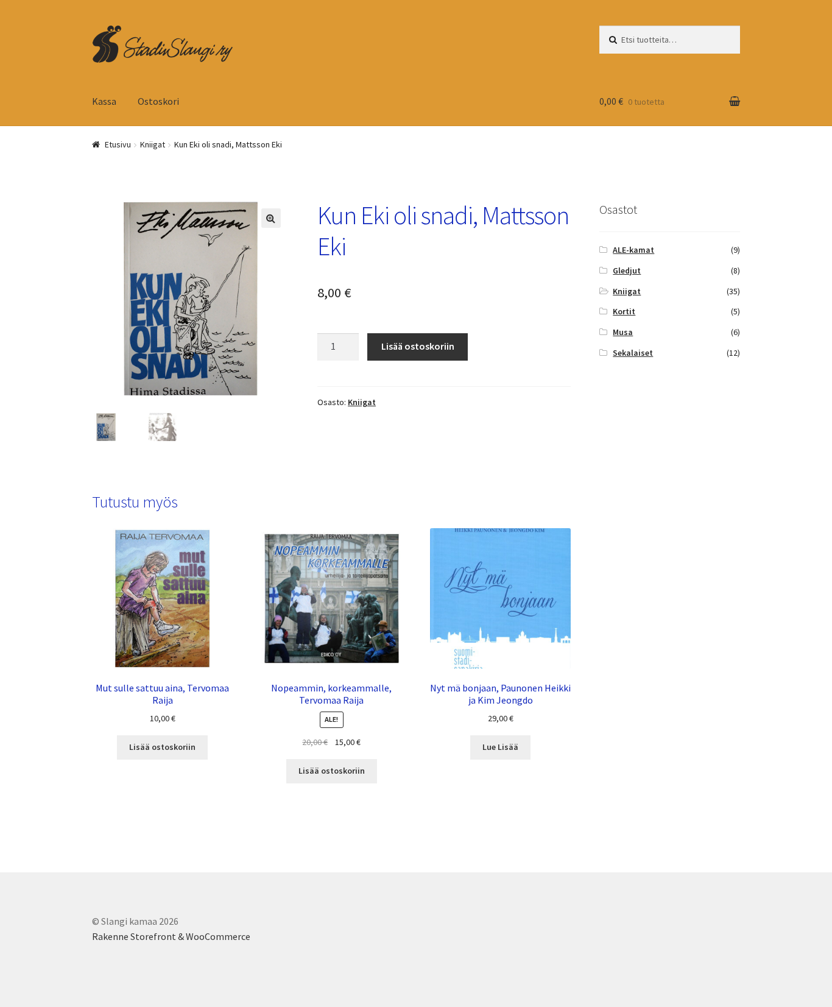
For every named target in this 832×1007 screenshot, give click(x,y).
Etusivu (118, 144)
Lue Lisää (500, 746)
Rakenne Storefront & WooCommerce (171, 936)
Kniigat (152, 144)
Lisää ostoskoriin (417, 346)
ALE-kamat (633, 249)
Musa (623, 332)
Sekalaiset (633, 352)
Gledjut (627, 270)
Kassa (104, 101)
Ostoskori (158, 101)
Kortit (624, 311)
